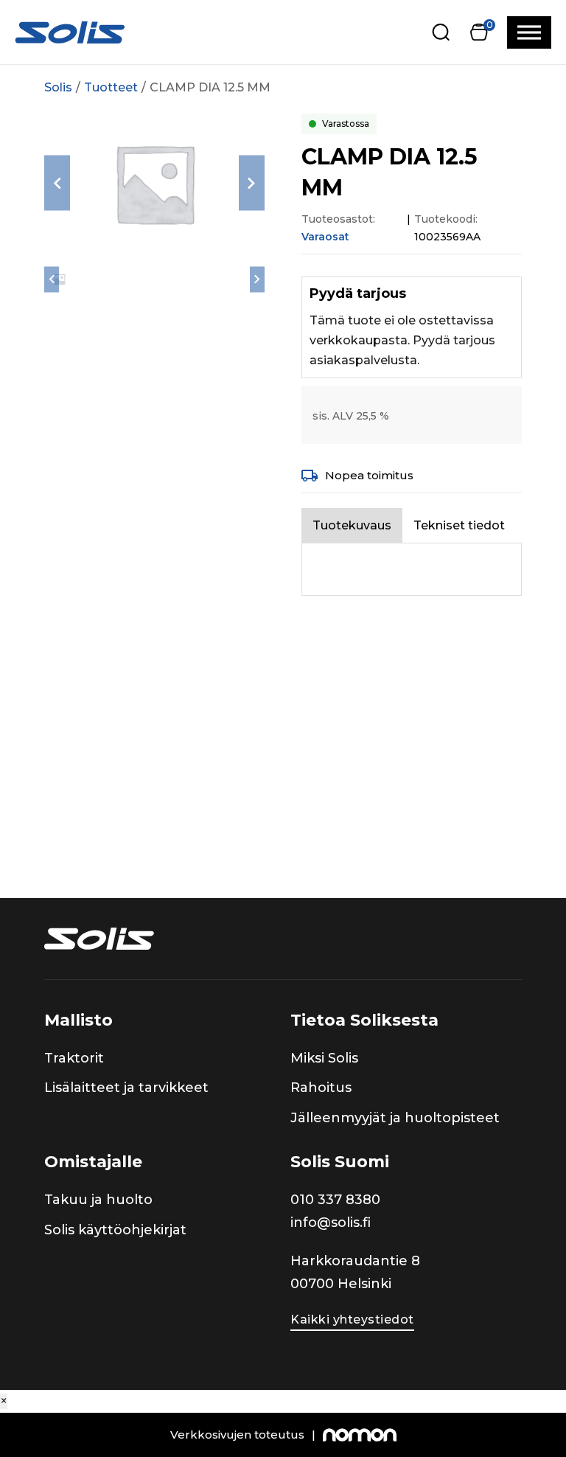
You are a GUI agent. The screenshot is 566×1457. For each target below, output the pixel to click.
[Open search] (441, 32)
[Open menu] (529, 32)
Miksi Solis (324, 1058)
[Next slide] (252, 183)
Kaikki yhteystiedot (352, 1319)
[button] (478, 32)
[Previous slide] (57, 183)
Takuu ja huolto (98, 1200)
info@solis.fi (330, 1222)
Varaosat (325, 236)
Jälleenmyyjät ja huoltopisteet (395, 1118)
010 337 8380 (335, 1200)
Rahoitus (321, 1087)
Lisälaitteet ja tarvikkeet (126, 1087)
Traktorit (74, 1058)
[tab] (351, 525)
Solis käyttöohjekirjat (115, 1230)
